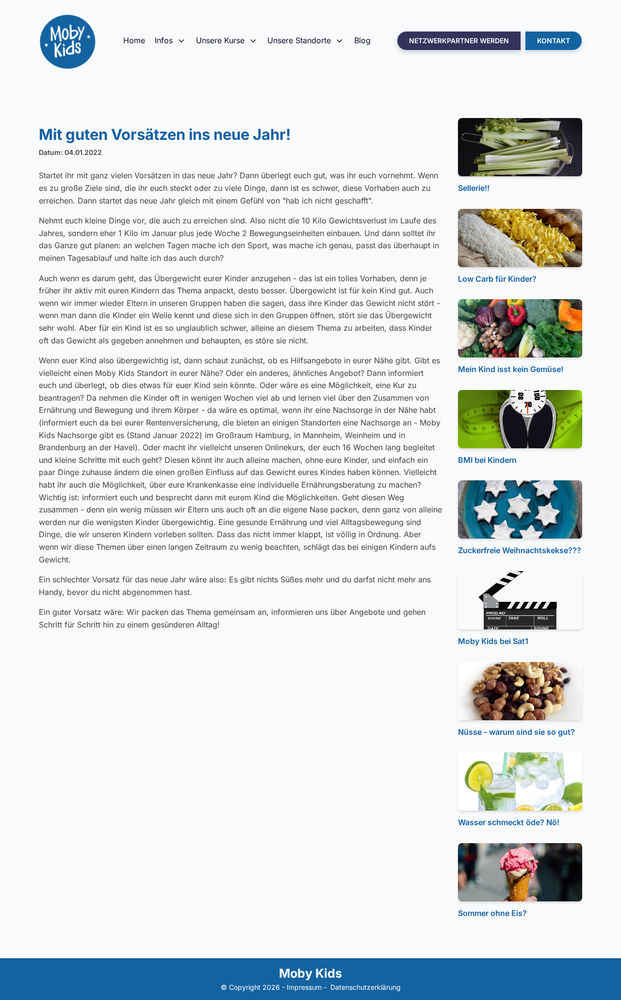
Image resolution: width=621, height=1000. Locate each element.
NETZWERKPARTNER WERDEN (459, 40)
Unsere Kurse (220, 40)
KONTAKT (553, 40)
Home (134, 40)
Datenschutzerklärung (365, 987)
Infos (164, 40)
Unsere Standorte (299, 40)
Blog (362, 40)
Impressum (304, 987)
